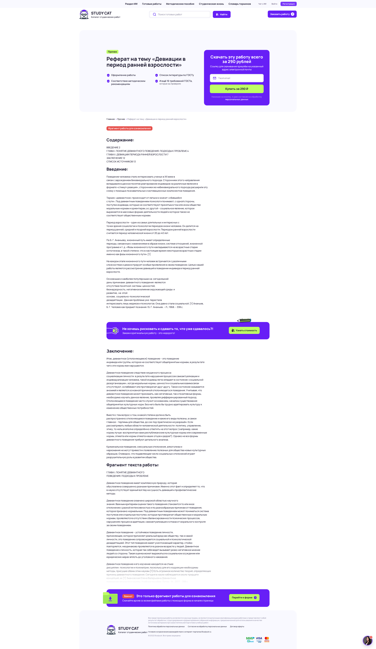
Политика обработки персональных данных (166, 626)
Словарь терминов (240, 3)
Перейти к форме (242, 597)
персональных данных (236, 99)
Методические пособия (180, 3)
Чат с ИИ (262, 3)
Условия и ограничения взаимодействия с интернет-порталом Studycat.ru (179, 631)
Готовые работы (151, 3)
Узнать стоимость (246, 330)
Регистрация (289, 3)
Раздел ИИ (131, 3)
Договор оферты (237, 626)
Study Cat (101, 13)
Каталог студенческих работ (105, 17)
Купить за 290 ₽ (236, 89)
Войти (274, 3)
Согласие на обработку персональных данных (207, 626)
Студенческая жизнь (211, 3)
